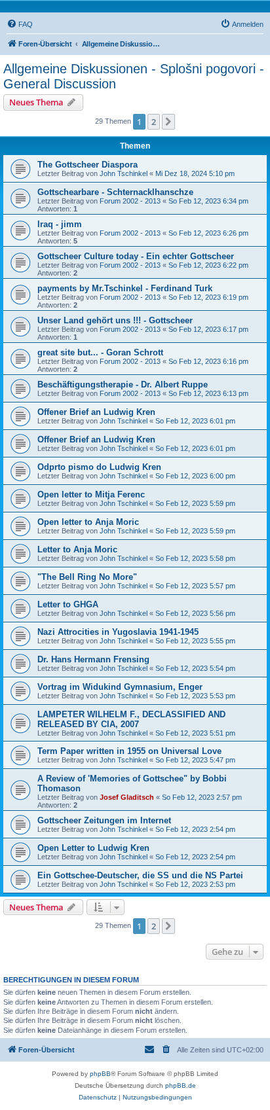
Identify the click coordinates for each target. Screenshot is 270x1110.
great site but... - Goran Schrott (100, 352)
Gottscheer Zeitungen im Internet (104, 820)
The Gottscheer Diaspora (87, 165)
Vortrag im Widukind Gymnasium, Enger (119, 687)
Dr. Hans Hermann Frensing (93, 659)
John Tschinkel (123, 173)
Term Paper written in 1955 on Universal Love (129, 751)
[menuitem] (20, 24)
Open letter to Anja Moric (88, 522)
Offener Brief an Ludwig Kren (96, 412)
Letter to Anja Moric (77, 549)
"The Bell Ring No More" (87, 577)
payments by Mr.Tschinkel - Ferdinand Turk (124, 288)
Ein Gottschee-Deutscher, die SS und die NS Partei (140, 875)
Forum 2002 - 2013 (130, 201)
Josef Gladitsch (127, 797)
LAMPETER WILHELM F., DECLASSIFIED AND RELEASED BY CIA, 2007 (131, 719)
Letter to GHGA (67, 604)
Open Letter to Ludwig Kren (93, 848)
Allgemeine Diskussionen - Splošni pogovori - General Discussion (133, 76)
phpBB (100, 1073)
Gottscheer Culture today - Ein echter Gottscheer (135, 256)
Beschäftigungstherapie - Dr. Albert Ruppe (122, 384)
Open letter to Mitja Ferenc (91, 494)
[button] (168, 122)
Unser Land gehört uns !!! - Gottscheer (115, 320)
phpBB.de (180, 1085)
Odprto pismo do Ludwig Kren (99, 467)
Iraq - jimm (59, 224)
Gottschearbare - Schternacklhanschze (115, 192)
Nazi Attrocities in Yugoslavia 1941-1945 (118, 632)
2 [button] (153, 122)
